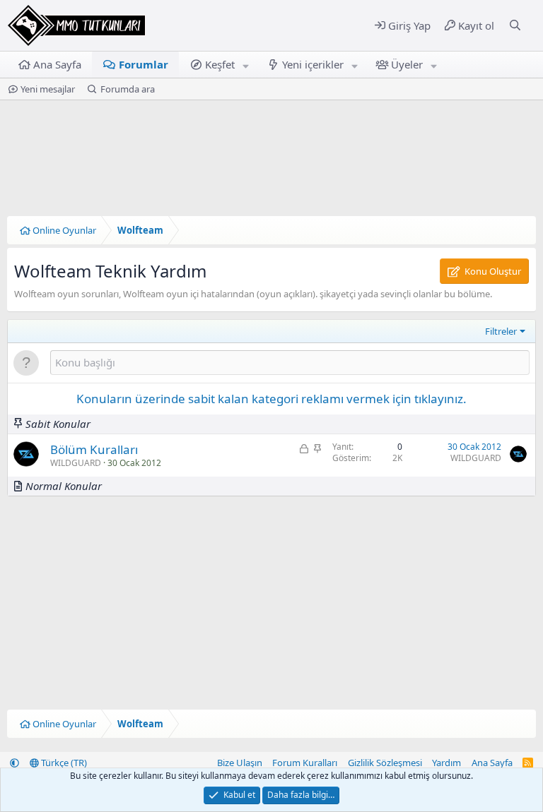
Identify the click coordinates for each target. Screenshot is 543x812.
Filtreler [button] (501, 331)
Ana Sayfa (57, 64)
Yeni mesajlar (48, 89)
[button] (246, 65)
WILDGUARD (75, 463)
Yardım (446, 762)
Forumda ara (127, 89)
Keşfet (220, 64)
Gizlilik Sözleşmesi (385, 762)
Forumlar (143, 64)
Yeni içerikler (313, 64)
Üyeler (407, 64)
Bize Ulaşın (239, 762)
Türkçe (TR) (63, 762)
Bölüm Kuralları (94, 449)
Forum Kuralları (304, 762)
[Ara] (515, 26)
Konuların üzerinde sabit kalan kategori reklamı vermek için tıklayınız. (271, 398)
